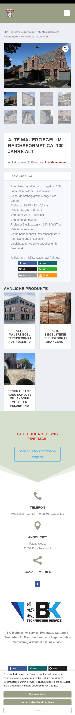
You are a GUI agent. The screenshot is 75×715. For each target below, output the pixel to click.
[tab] (37, 176)
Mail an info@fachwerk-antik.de (37, 454)
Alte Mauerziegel (46, 32)
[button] (65, 48)
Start (6, 32)
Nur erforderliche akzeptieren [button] (37, 702)
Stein (33, 32)
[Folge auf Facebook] (37, 584)
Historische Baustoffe (20, 32)
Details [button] (37, 710)
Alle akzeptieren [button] (37, 694)
